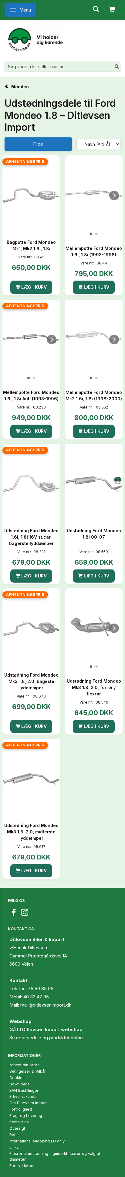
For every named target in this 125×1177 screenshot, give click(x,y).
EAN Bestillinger (24, 1090)
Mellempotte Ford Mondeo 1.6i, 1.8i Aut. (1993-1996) (31, 395)
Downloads (19, 1084)
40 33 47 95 (36, 997)
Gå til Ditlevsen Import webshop (46, 1029)
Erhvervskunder (23, 1096)
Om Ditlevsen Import (28, 1103)
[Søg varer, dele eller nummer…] (117, 67)
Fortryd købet (22, 1165)
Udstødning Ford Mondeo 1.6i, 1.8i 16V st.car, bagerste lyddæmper (31, 537)
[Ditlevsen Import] (35, 37)
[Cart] (112, 8)
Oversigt (17, 1128)
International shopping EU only (37, 1141)
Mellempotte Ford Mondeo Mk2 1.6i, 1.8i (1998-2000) (94, 395)
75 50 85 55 (40, 988)
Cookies (17, 1077)
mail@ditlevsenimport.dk (45, 1005)
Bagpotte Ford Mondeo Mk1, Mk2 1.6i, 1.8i (31, 245)
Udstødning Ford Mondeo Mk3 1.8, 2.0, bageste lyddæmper (31, 681)
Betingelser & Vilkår (27, 1071)
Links (14, 1147)
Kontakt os (19, 1122)
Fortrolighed (20, 1109)
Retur (14, 1134)
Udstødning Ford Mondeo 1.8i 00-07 (94, 534)
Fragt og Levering (25, 1115)
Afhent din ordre (24, 1065)
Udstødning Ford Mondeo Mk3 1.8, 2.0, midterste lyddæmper (31, 832)
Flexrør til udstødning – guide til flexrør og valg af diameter (54, 1156)
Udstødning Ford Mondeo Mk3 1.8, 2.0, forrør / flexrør (94, 687)
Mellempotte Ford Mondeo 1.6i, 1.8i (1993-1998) (94, 251)
